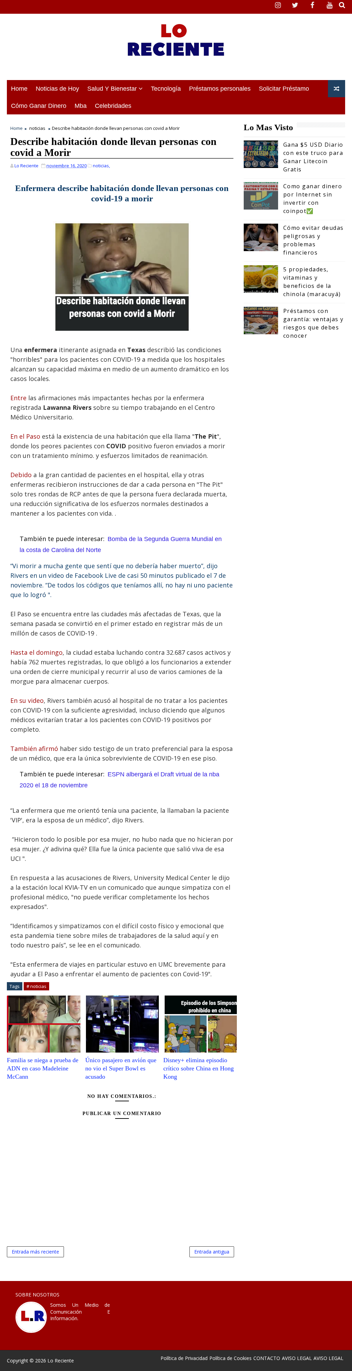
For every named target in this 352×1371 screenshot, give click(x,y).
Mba (81, 105)
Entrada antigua (211, 1251)
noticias (37, 128)
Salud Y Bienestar (112, 88)
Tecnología (166, 88)
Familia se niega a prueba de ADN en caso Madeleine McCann (42, 1068)
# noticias (36, 986)
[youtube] (329, 5)
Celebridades (113, 105)
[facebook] (312, 5)
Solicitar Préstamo (284, 88)
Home (19, 88)
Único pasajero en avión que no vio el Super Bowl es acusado (120, 1068)
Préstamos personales (220, 88)
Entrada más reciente (35, 1251)
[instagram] (278, 5)
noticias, (101, 165)
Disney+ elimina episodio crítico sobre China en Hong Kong (198, 1068)
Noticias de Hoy (57, 88)
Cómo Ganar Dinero (38, 105)
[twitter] (295, 5)
